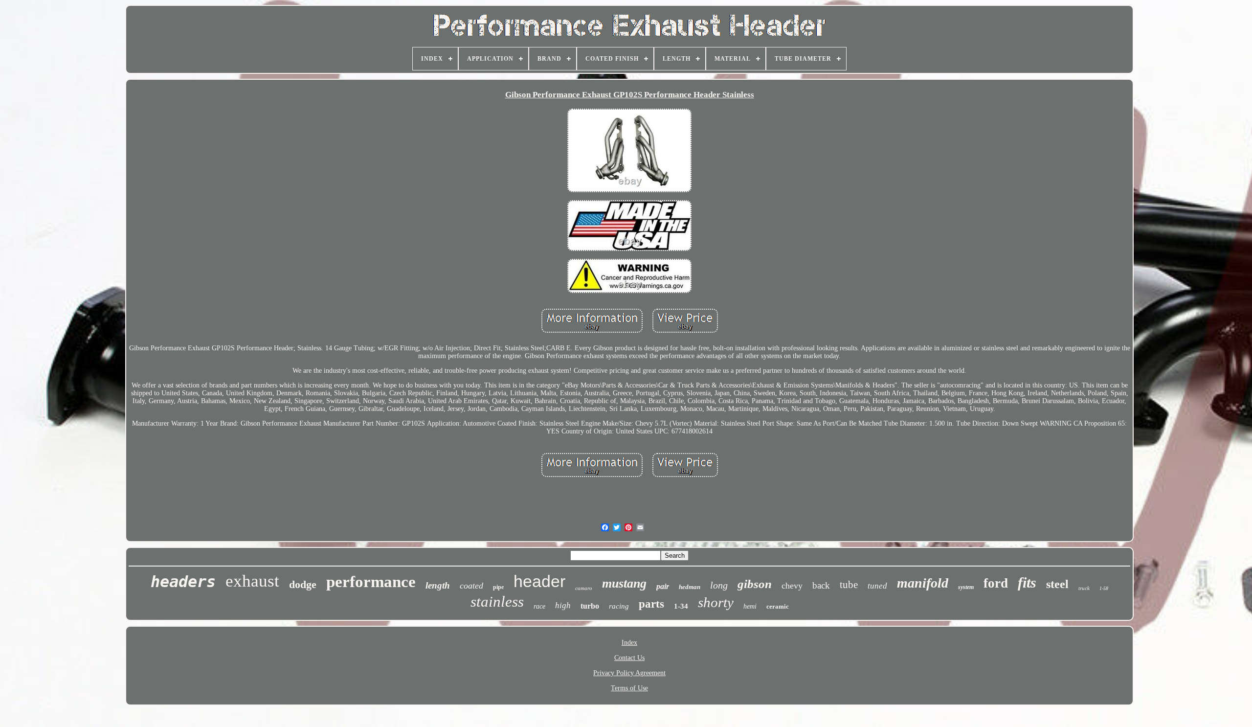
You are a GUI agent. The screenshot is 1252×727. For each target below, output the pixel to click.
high (563, 605)
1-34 (681, 606)
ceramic (777, 606)
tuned (877, 586)
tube (849, 585)
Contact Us (629, 657)
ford (996, 583)
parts (651, 604)
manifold (922, 583)
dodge (302, 584)
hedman (689, 587)
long (719, 585)
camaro (583, 588)
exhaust (252, 581)
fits (1027, 582)
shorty (716, 602)
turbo (590, 606)
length (437, 585)
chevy (792, 586)
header (539, 581)
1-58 (1103, 588)
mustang (624, 583)
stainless (497, 601)
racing (619, 606)
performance (371, 582)
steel (1057, 584)
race (539, 606)
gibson (755, 584)
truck (1084, 588)
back (821, 585)
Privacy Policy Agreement (629, 673)
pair (662, 586)
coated (471, 586)
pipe (498, 587)
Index (629, 642)
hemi (750, 606)
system (966, 587)
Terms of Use (629, 688)
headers (183, 581)
